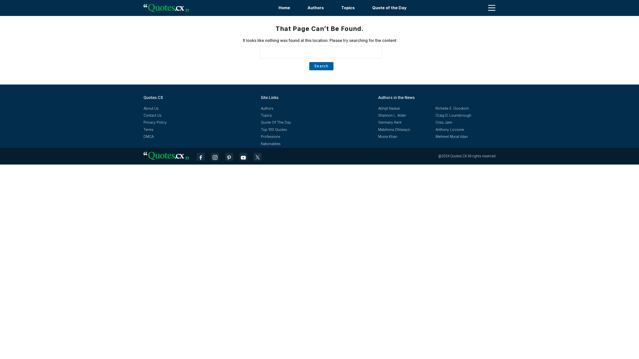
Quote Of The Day (276, 122)
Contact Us (152, 115)
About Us (151, 108)
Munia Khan (387, 136)
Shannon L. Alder (392, 115)
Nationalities (271, 144)
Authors (316, 7)
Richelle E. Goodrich (452, 108)
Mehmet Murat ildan (452, 136)
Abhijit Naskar (389, 108)
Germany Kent (389, 122)
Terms (149, 129)
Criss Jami (444, 122)
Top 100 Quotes (274, 129)
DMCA (149, 136)
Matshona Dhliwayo (394, 129)
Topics (348, 7)
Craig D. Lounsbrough (453, 115)
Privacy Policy (155, 122)
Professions (270, 136)
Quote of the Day (389, 7)
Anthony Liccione (450, 129)
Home (284, 7)
